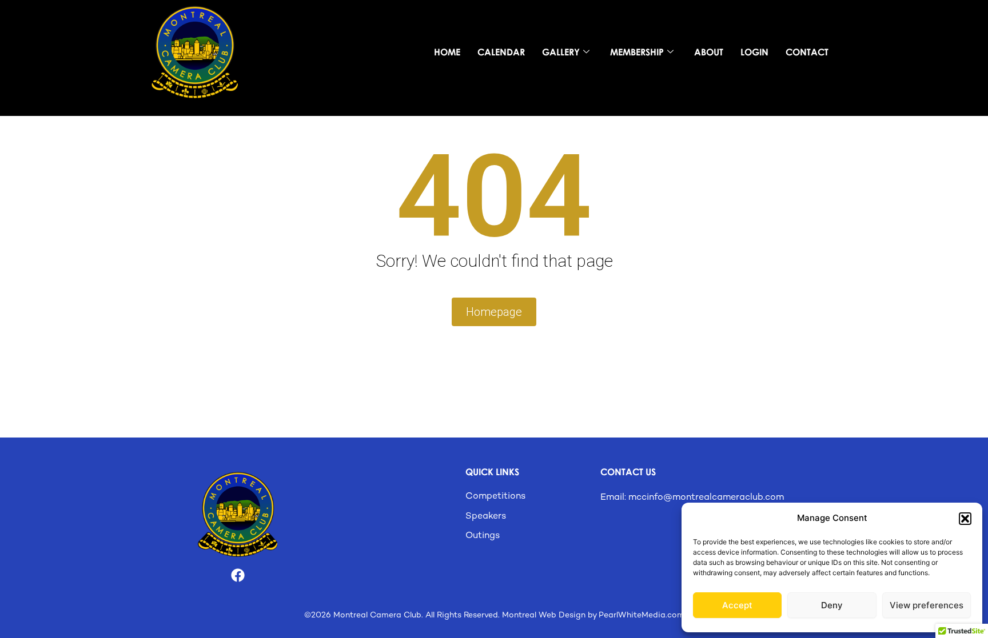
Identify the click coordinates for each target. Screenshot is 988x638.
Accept (737, 605)
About (708, 52)
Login (754, 52)
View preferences (926, 605)
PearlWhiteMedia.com (641, 615)
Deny (832, 605)
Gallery (561, 52)
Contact (807, 52)
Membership (637, 52)
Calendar (501, 52)
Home (447, 52)
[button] (965, 518)
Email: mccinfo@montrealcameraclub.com (692, 498)
